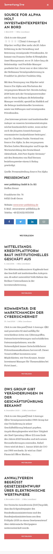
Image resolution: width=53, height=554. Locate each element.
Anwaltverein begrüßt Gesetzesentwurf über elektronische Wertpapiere (24, 487)
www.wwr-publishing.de (25, 205)
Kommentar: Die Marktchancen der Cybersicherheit (23, 313)
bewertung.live (14, 4)
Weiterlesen (26, 293)
